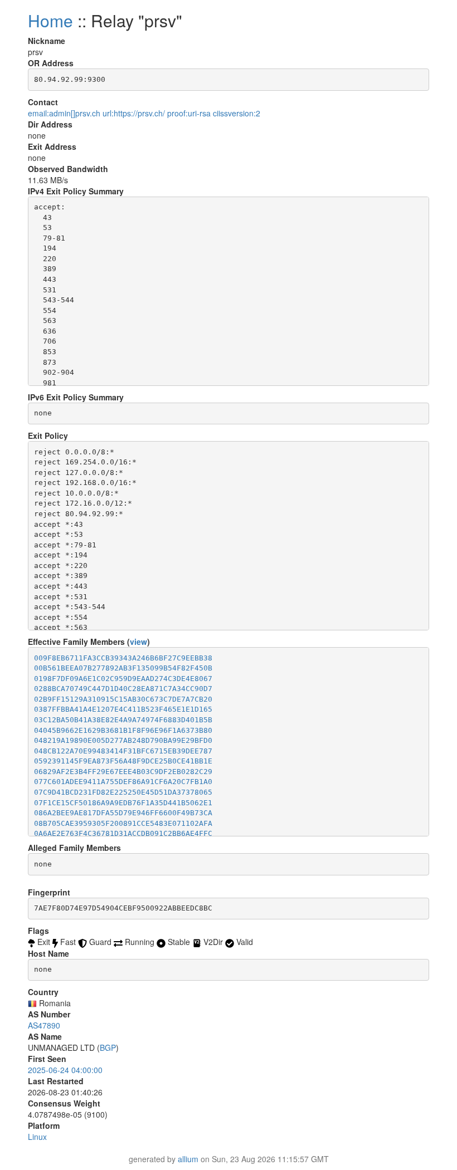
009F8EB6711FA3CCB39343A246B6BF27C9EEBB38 (123, 658)
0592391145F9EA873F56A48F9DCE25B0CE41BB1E (123, 761)
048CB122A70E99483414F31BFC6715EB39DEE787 (123, 751)
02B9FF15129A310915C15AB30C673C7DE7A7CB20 (123, 699)
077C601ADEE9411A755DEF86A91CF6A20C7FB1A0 (123, 781)
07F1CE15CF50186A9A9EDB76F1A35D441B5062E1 (123, 803)
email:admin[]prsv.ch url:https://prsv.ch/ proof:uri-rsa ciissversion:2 (144, 113)
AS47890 (44, 1025)
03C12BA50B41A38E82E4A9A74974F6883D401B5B (123, 720)
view (138, 641)
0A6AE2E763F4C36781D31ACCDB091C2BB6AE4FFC (123, 833)
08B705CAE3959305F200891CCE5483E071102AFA (123, 823)
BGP (108, 1047)
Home (50, 20)
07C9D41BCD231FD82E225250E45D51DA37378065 (123, 792)
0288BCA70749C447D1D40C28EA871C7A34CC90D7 (123, 688)
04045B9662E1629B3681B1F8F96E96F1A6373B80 (123, 730)
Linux (37, 1136)
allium (188, 1158)
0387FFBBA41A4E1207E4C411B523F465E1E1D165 (123, 709)
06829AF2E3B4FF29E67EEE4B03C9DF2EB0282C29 (123, 771)
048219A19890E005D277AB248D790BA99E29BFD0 (123, 740)
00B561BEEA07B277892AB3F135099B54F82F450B (123, 668)
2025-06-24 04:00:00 (65, 1069)
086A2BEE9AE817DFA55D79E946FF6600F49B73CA (123, 813)
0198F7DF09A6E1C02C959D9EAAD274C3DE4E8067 (123, 678)
